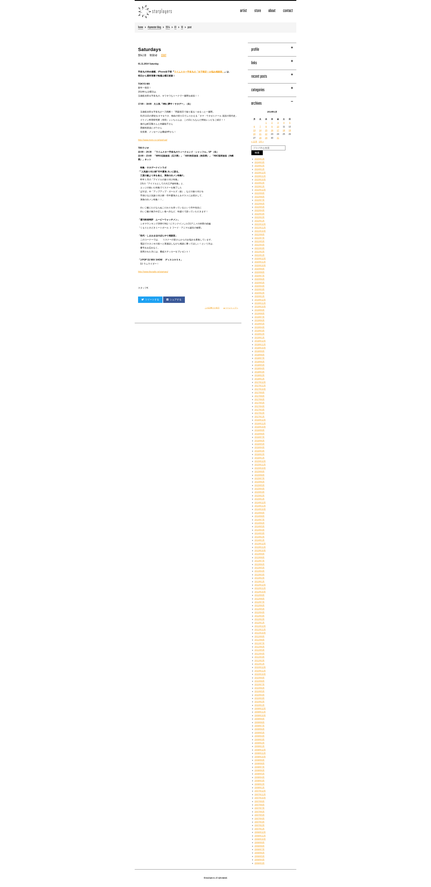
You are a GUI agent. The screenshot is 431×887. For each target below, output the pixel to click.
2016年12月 (260, 420)
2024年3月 (259, 162)
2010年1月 (259, 705)
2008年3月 (259, 781)
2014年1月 (259, 540)
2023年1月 (259, 186)
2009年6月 (259, 729)
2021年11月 (260, 227)
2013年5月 (259, 568)
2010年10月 (260, 674)
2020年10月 (260, 265)
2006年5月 (259, 856)
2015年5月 (259, 485)
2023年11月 (260, 176)
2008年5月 (259, 774)
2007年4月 (259, 818)
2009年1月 (259, 746)
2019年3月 (259, 331)
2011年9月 (259, 636)
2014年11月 (260, 506)
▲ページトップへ (230, 308)
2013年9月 (259, 554)
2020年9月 (259, 269)
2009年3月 (259, 739)
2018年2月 (259, 375)
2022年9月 (259, 193)
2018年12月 (260, 341)
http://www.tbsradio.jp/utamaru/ (153, 271)
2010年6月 (259, 688)
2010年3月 (259, 698)
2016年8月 (259, 434)
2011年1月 (259, 664)
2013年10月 (260, 550)
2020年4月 (259, 286)
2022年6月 (259, 204)
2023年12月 (260, 173)
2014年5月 (259, 526)
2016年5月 (259, 444)
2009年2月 (259, 743)
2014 (168, 27)
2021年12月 (260, 224)
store (257, 11)
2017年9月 (259, 392)
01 (175, 27)
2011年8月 (259, 640)
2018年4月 (259, 368)
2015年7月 (259, 478)
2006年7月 (259, 849)
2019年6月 (259, 320)
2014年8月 (259, 516)
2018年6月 (259, 362)
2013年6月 (259, 564)
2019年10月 (260, 306)
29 (266, 138)
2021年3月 (259, 248)
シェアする (175, 299)
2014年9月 (259, 513)
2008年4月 (259, 777)
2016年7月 (259, 437)
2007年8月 (259, 805)
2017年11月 (260, 385)
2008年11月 (260, 753)
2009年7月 (259, 726)
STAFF (163, 55)
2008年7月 (259, 767)
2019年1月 (259, 337)
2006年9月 (259, 842)
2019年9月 (259, 310)
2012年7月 (259, 602)
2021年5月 (259, 241)
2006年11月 (260, 836)
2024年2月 (259, 166)
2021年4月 (259, 245)
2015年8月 (259, 475)
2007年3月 (259, 822)
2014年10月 (260, 509)
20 (254, 134)
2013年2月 (259, 578)
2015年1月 (259, 499)
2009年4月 (259, 736)
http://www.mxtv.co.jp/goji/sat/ (152, 140)
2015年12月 (260, 461)
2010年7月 (259, 684)
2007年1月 (259, 829)
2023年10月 (260, 179)
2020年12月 (260, 258)
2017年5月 (259, 403)
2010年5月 (259, 691)
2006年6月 (259, 853)
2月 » (261, 142)
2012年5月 (259, 609)
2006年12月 (260, 832)
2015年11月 (260, 464)
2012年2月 (259, 619)
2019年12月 (260, 300)
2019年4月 (259, 327)
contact (288, 11)
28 (260, 138)
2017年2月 (259, 413)
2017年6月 (259, 399)
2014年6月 (259, 523)
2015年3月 (259, 492)
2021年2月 (259, 252)
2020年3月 (259, 289)
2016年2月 (259, 454)
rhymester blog (154, 27)
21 (260, 134)
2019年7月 (259, 317)
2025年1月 (259, 159)
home (140, 27)
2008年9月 (259, 760)
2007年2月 (259, 825)
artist (243, 11)
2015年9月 (259, 471)
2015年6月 (259, 482)
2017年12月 (260, 382)
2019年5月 (259, 324)
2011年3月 (259, 657)
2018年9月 (259, 351)
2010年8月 (259, 681)
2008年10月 (260, 757)
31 (278, 138)
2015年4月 (259, 489)
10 (182, 27)
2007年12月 (260, 791)
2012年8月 (259, 599)
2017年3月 (259, 410)
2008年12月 (260, 750)
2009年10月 (260, 715)
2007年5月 (259, 815)
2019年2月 (259, 334)
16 (272, 130)
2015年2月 (259, 495)
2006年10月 (260, 839)
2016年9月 (259, 430)
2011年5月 (259, 650)
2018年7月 (259, 358)
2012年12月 (260, 585)
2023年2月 (259, 183)
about (272, 11)
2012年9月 (259, 595)
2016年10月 (260, 427)
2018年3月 (259, 372)
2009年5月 (259, 733)
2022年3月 (259, 214)
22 (266, 134)
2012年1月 (259, 622)
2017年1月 (259, 416)
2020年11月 (260, 262)
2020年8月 (259, 272)
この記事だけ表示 (212, 308)
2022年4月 (259, 210)
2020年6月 (259, 279)
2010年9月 (259, 678)
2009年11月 (260, 712)
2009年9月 (259, 719)
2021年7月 (259, 238)
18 (284, 130)
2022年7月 (259, 200)
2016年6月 (259, 441)
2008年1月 (259, 787)
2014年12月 (260, 502)
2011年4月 (259, 653)
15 (266, 130)
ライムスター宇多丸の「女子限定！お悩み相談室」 (199, 71)
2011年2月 (259, 660)
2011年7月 (259, 643)
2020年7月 (259, 276)
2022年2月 (259, 217)
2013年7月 (259, 561)
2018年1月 (259, 379)
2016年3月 (259, 451)
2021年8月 (259, 234)
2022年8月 (259, 197)
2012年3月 (259, 616)
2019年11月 (260, 303)
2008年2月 (259, 784)
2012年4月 (259, 612)
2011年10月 (260, 633)
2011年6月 (259, 647)
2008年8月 (259, 763)
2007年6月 (259, 812)
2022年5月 (259, 207)
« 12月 (254, 142)
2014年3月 (259, 533)
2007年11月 (260, 794)
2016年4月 (259, 447)
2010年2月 (259, 702)
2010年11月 (260, 671)
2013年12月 (260, 543)
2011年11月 (260, 629)
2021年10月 (260, 231)
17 (278, 130)
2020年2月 (259, 293)
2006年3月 (259, 863)
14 (260, 130)
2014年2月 (259, 537)
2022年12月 (260, 190)
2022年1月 (259, 221)
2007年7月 (259, 808)
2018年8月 (259, 355)
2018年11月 (260, 344)
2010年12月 (260, 667)
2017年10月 (260, 389)
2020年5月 (259, 283)
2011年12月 (260, 626)
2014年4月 (259, 530)
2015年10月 (260, 468)
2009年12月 (260, 708)
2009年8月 (259, 722)
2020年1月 (259, 296)
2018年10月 (260, 348)
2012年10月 (260, 592)
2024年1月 (259, 169)
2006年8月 (259, 846)
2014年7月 (259, 520)
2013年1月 (259, 581)
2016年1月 (259, 458)
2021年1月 (259, 255)
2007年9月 (259, 801)
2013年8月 (259, 557)
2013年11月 (260, 547)
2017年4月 (259, 406)
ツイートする (152, 299)
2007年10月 (260, 798)
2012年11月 (260, 588)
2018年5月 (259, 365)
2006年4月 (259, 860)
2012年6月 (259, 605)
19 (290, 130)
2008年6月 (259, 770)
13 (254, 130)
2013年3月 (259, 574)
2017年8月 (259, 396)
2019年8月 (259, 313)
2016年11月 (260, 423)
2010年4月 (259, 695)
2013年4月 (259, 571)
